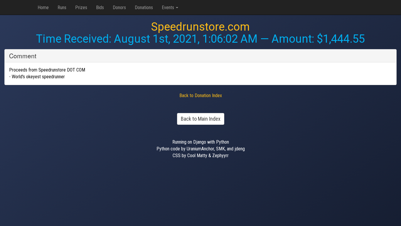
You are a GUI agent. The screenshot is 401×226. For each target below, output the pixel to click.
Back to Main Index (200, 119)
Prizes (81, 7)
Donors (119, 7)
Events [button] (168, 7)
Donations (144, 7)
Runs (62, 7)
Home (43, 7)
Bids (100, 7)
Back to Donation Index (200, 95)
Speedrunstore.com (200, 26)
